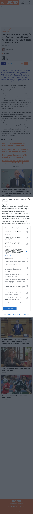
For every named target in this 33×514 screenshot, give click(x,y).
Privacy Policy (25, 314)
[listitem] (16, 228)
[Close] (29, 199)
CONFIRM (10, 308)
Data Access (16, 314)
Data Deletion (7, 314)
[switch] (27, 232)
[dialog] (16, 257)
